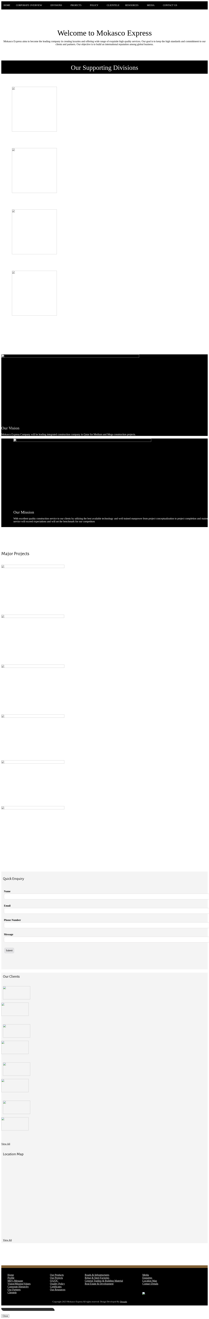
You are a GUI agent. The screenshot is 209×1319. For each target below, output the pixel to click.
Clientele (12, 1292)
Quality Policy (57, 1283)
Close (5, 1316)
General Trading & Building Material (104, 1280)
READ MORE (22, 140)
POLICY (94, 5)
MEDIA (150, 5)
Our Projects (56, 1277)
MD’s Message (15, 1280)
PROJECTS (76, 5)
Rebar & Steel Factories (97, 1277)
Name (7, 891)
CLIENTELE (113, 5)
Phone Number (12, 920)
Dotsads (123, 1301)
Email (7, 905)
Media (145, 1275)
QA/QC (54, 1280)
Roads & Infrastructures (97, 1275)
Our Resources (57, 1289)
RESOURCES (131, 5)
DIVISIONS (56, 5)
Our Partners (14, 1289)
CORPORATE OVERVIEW (29, 5)
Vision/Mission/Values (19, 1283)
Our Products (57, 1275)
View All (5, 1144)
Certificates (56, 1286)
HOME (7, 5)
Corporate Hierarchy (18, 1286)
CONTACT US (170, 5)
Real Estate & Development (99, 1283)
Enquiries (147, 1277)
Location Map (149, 1280)
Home (11, 1275)
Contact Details (150, 1283)
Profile (11, 1277)
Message (8, 934)
